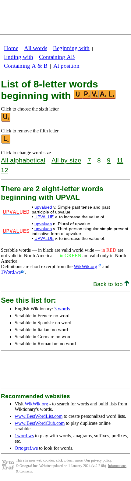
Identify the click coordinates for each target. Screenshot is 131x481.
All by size (66, 160)
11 (120, 160)
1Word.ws (11, 272)
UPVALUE (44, 216)
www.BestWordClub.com (40, 423)
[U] (6, 120)
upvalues (43, 223)
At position (66, 66)
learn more (75, 460)
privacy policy (101, 460)
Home (11, 48)
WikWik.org (85, 266)
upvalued (43, 207)
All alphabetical (23, 160)
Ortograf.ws (26, 448)
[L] (6, 142)
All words (35, 48)
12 (4, 169)
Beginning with (71, 48)
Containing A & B (26, 66)
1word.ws (24, 435)
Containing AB (57, 57)
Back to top (108, 284)
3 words (62, 308)
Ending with (18, 57)
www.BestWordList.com (38, 416)
